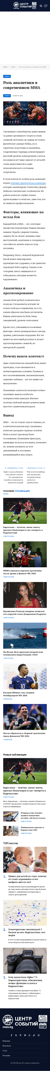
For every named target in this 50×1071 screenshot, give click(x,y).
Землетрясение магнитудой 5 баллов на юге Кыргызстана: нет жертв (26, 932)
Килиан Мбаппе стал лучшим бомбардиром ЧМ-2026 (18, 694)
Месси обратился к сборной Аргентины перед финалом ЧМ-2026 (24, 734)
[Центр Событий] (24, 6)
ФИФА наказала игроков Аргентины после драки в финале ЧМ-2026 (22, 572)
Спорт (7, 76)
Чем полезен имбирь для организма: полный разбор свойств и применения (36, 477)
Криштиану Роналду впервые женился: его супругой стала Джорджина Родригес (24, 612)
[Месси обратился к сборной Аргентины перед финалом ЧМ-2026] (25, 717)
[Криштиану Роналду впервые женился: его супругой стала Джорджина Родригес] (25, 595)
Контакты (7, 1045)
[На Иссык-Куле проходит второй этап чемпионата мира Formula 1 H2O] (25, 636)
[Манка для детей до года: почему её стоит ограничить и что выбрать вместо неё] (25, 860)
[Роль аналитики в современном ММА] (25, 113)
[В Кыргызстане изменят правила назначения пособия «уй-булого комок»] (10, 816)
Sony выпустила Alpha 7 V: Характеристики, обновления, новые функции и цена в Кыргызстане (25, 981)
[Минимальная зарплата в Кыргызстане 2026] (10, 831)
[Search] (41, 6)
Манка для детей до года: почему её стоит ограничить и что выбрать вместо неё (27, 879)
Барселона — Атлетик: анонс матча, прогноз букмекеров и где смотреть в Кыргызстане (23, 530)
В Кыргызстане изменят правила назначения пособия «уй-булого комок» (33, 815)
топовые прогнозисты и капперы (28, 182)
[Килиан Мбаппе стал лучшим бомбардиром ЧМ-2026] (25, 676)
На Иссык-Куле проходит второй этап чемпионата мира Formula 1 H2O (23, 653)
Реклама (6, 1055)
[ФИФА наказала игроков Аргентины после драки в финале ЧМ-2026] (25, 554)
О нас (5, 1050)
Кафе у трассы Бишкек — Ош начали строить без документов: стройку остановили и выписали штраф (13, 477)
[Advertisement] (25, 38)
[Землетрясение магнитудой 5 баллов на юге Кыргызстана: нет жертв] (25, 913)
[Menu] (45, 6)
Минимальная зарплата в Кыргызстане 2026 (32, 828)
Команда (6, 1041)
